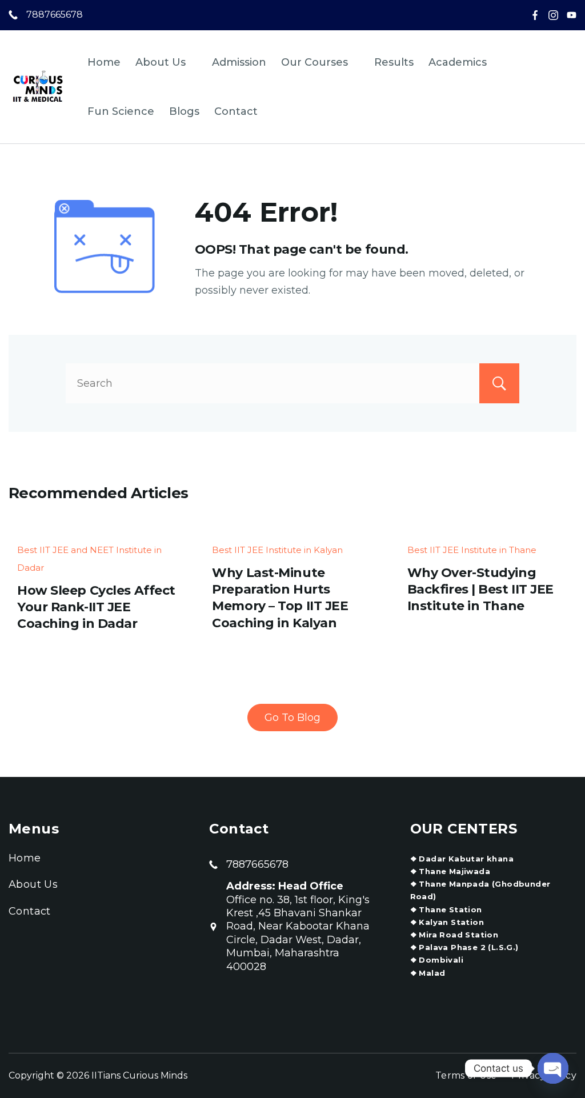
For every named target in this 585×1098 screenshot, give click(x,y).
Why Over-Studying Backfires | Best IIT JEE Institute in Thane (480, 589)
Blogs (184, 111)
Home (104, 62)
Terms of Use (466, 1075)
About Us (160, 62)
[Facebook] (535, 15)
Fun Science (120, 111)
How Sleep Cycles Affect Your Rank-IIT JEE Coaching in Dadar (96, 607)
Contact (236, 111)
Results (394, 62)
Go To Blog (292, 717)
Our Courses (314, 62)
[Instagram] (553, 15)
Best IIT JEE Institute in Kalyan (277, 549)
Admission (239, 62)
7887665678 (54, 14)
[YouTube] (571, 15)
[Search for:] (292, 383)
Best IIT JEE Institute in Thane (471, 549)
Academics (457, 62)
